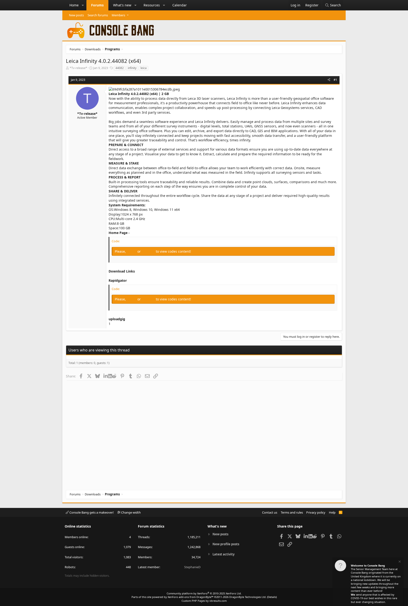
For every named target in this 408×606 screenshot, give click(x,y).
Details (272, 597)
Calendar (179, 5)
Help (332, 512)
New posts (76, 15)
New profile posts (225, 544)
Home (74, 5)
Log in (132, 251)
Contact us (269, 512)
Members (118, 15)
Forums (97, 5)
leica (143, 68)
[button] (82, 5)
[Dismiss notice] (399, 562)
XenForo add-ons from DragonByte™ (190, 597)
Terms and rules (292, 512)
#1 (335, 80)
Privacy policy (315, 512)
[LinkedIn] (106, 376)
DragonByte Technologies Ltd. (247, 597)
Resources (152, 5)
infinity (132, 68)
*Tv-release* (78, 68)
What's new (122, 5)
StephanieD (192, 567)
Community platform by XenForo (204, 593)
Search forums (98, 15)
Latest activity (223, 554)
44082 (119, 68)
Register (149, 251)
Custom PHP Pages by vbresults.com (204, 600)
